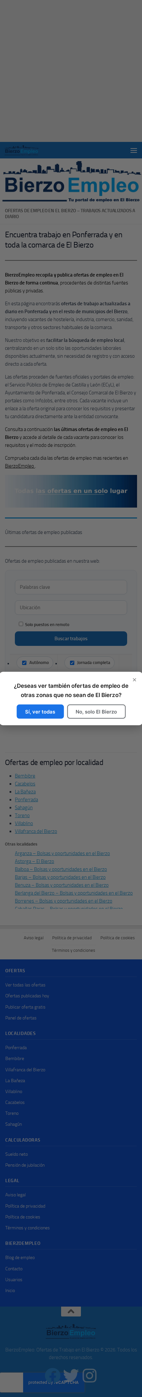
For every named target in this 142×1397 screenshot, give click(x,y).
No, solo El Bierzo (96, 712)
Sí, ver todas (40, 712)
